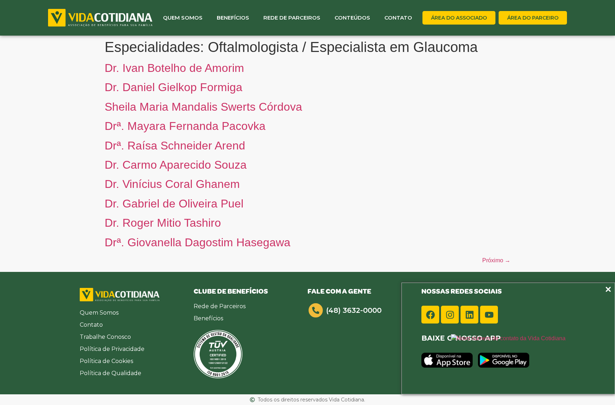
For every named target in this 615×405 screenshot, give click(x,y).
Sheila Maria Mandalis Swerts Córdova (203, 106)
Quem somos (183, 17)
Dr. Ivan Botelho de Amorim (174, 68)
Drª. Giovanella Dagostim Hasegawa (197, 242)
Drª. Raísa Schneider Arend (175, 145)
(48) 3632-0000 (354, 310)
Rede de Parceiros (291, 17)
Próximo (496, 260)
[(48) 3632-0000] (316, 310)
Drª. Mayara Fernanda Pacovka (185, 126)
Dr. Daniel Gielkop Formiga (173, 87)
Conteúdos (352, 17)
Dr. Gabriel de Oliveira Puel (174, 203)
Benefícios (233, 17)
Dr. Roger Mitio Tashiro (163, 222)
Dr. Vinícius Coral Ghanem (172, 184)
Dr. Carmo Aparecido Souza (176, 164)
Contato (398, 17)
